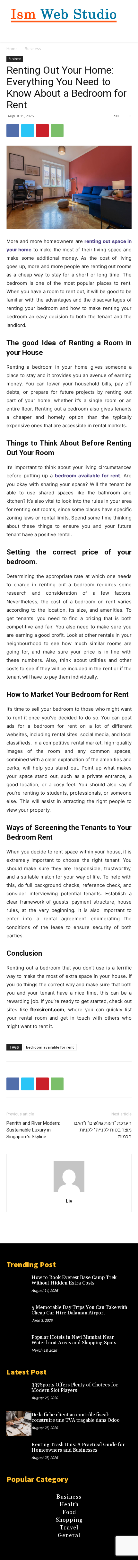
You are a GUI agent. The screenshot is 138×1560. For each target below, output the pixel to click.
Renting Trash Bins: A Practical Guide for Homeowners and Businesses (78, 1447)
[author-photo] (69, 1192)
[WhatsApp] (57, 130)
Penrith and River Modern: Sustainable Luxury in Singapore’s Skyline (33, 1130)
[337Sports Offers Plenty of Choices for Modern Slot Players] (18, 1393)
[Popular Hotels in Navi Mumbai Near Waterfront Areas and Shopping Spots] (18, 1346)
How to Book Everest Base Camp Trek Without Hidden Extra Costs (73, 1280)
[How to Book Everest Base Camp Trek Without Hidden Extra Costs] (18, 1286)
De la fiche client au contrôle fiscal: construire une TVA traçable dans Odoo (75, 1417)
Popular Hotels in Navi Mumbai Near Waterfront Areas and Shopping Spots (73, 1340)
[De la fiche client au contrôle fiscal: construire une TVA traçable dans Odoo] (18, 1423)
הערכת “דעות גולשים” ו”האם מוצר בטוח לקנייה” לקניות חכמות (103, 1130)
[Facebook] (12, 130)
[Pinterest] (42, 130)
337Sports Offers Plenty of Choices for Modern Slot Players (74, 1387)
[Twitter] (27, 130)
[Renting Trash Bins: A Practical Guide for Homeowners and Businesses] (18, 1453)
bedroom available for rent (50, 1047)
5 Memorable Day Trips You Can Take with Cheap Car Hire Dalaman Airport (79, 1310)
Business (33, 48)
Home (12, 48)
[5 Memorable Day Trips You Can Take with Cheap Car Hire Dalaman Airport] (18, 1316)
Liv (69, 1200)
